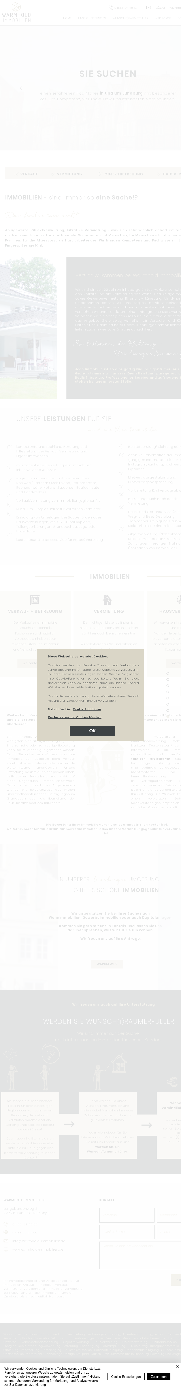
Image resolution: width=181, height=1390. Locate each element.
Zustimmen (159, 1376)
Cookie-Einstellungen (126, 1376)
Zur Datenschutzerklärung (27, 1384)
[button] (92, 731)
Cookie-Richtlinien (87, 709)
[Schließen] (177, 1367)
